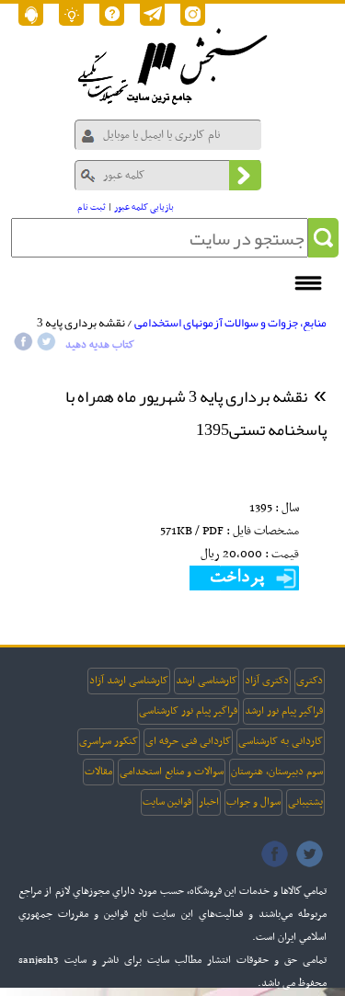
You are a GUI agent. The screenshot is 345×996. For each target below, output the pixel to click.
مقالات (98, 771)
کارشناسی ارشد (206, 680)
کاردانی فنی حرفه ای (188, 741)
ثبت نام (91, 207)
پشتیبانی (305, 802)
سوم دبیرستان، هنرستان (277, 771)
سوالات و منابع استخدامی (172, 771)
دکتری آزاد (267, 680)
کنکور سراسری (108, 741)
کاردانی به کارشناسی (280, 741)
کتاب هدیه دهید (99, 345)
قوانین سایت (167, 802)
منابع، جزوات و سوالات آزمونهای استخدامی (230, 323)
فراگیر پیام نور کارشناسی (188, 711)
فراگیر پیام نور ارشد (284, 711)
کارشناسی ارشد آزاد (128, 680)
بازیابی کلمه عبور (144, 207)
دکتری (309, 680)
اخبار (209, 802)
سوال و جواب (253, 802)
